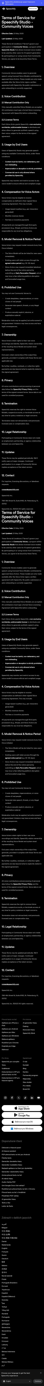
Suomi (4, 1255)
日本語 (4, 1269)
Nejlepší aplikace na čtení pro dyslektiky (17, 1168)
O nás (25, 1062)
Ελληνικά (5, 1341)
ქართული (6, 1324)
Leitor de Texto (7, 1206)
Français (5, 1252)
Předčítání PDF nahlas (10, 1196)
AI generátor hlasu (30, 1023)
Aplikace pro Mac (8, 1032)
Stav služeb (27, 1082)
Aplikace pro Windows (10, 1036)
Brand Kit (26, 1089)
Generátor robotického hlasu (13, 1172)
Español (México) (8, 1296)
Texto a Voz (6, 1203)
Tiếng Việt (5, 1310)
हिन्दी (3, 1262)
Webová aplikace (8, 1039)
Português (6, 1317)
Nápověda (27, 1079)
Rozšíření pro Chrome (10, 1043)
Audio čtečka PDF (8, 1182)
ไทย (3, 1303)
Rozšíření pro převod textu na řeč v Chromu (18, 1189)
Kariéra (25, 1072)
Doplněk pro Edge (8, 1046)
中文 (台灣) (6, 1234)
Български (5, 1321)
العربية (4, 1224)
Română (5, 1314)
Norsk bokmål (7, 1276)
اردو (3, 1365)
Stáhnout (5, 1050)
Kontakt (26, 1065)
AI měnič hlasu (7, 1179)
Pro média (27, 1086)
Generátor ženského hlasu (12, 1161)
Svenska (5, 1300)
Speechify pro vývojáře (10, 1062)
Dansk (4, 1241)
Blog (24, 1068)
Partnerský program (30, 1075)
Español (5, 1293)
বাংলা (3, 1355)
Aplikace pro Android (10, 1029)
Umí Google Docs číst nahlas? (13, 1185)
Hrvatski (5, 1338)
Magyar (4, 1228)
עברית (4, 1348)
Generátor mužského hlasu (12, 1165)
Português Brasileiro (9, 1283)
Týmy (4, 1065)
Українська (6, 1290)
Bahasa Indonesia (8, 1352)
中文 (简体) (6, 1231)
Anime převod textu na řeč (12, 1175)
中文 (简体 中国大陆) (9, 1238)
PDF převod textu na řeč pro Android (16, 1154)
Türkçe (4, 1307)
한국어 (4, 1272)
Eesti (4, 1334)
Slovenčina (6, 1327)
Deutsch (5, 1259)
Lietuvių (5, 1345)
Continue (38, 1381)
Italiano (4, 1265)
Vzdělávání (6, 1068)
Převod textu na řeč (9, 1019)
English (4, 1248)
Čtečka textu (6, 1158)
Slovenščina (6, 1331)
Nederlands (6, 1245)
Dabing (25, 1026)
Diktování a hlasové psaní (11, 1148)
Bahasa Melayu (7, 1362)
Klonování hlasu (29, 1030)
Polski (4, 1279)
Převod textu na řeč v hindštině (13, 1192)
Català (4, 1358)
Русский (5, 1286)
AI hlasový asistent (9, 1151)
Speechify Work (29, 1033)
